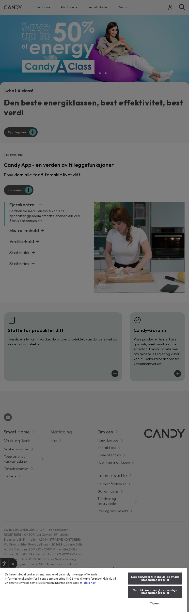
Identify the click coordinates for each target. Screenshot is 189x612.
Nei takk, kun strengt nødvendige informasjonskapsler (155, 591)
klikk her (89, 583)
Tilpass (155, 603)
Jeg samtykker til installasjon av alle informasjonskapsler (154, 578)
